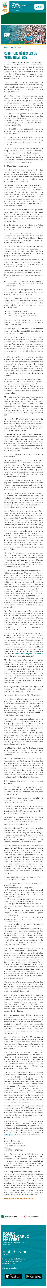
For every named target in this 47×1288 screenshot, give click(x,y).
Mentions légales (9, 1268)
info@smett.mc (12, 1135)
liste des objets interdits (29, 654)
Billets (13, 48)
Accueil (6, 48)
